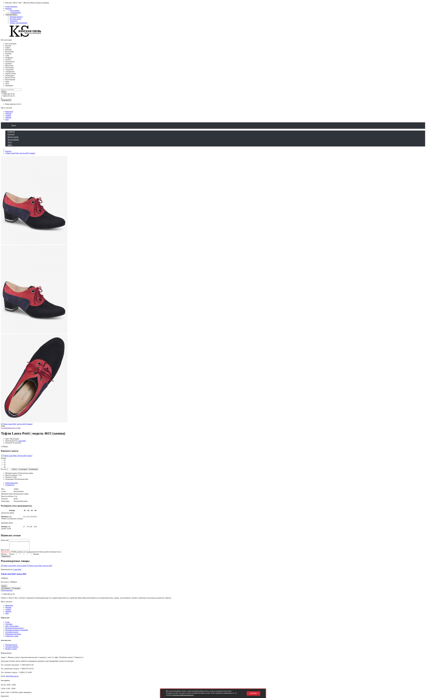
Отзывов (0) (9, 485)
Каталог (8, 151)
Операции (14, 21)
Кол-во (3, 469)
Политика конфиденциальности (183, 695)
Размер (3, 458)
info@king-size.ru (12, 676)
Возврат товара (11, 649)
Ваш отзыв (5, 550)
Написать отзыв (14, 428)
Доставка (8, 624)
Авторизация (16, 12)
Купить (14, 469)
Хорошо (253, 693)
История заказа (15, 19)
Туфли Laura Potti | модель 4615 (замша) (20, 153)
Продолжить (6, 556)
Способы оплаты (11, 632)
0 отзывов (4, 428)
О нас (7, 622)
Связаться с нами (11, 636)
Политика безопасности (14, 628)
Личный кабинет (16, 17)
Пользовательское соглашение (16, 630)
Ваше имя (4, 540)
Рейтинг (4, 554)
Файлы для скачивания (18, 23)
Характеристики (11, 483)
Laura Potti (22, 441)
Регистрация (14, 10)
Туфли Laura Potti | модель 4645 (13, 574)
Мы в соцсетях (6, 108)
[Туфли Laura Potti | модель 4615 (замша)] (34, 333)
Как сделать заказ (12, 626)
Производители (11, 645)
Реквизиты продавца (13, 634)
